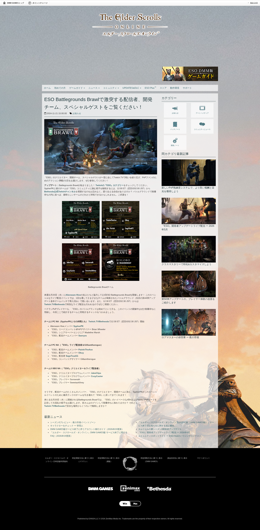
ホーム (47, 88)
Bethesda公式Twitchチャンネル (60, 191)
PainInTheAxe (85, 349)
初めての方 (254, 3)
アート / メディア (202, 113)
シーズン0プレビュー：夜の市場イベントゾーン (73, 422)
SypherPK (78, 326)
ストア (163, 88)
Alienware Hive (73, 295)
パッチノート (175, 129)
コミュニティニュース (202, 129)
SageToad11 (72, 356)
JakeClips (96, 373)
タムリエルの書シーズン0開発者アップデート (160, 429)
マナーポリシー (203, 458)
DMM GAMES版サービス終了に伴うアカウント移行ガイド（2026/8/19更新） (87, 429)
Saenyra (82, 335)
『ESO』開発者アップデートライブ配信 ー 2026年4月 (164, 432)
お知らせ (77, 113)
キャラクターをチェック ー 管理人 (66, 425)
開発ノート (175, 145)
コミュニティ (110, 88)
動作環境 (174, 88)
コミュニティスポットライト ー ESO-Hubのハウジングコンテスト (169, 436)
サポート (187, 88)
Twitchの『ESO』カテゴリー (110, 185)
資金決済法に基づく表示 (177, 458)
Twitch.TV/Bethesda (54, 304)
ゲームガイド (76, 88)
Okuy (81, 353)
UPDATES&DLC (131, 88)
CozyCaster (97, 376)
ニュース (93, 88)
